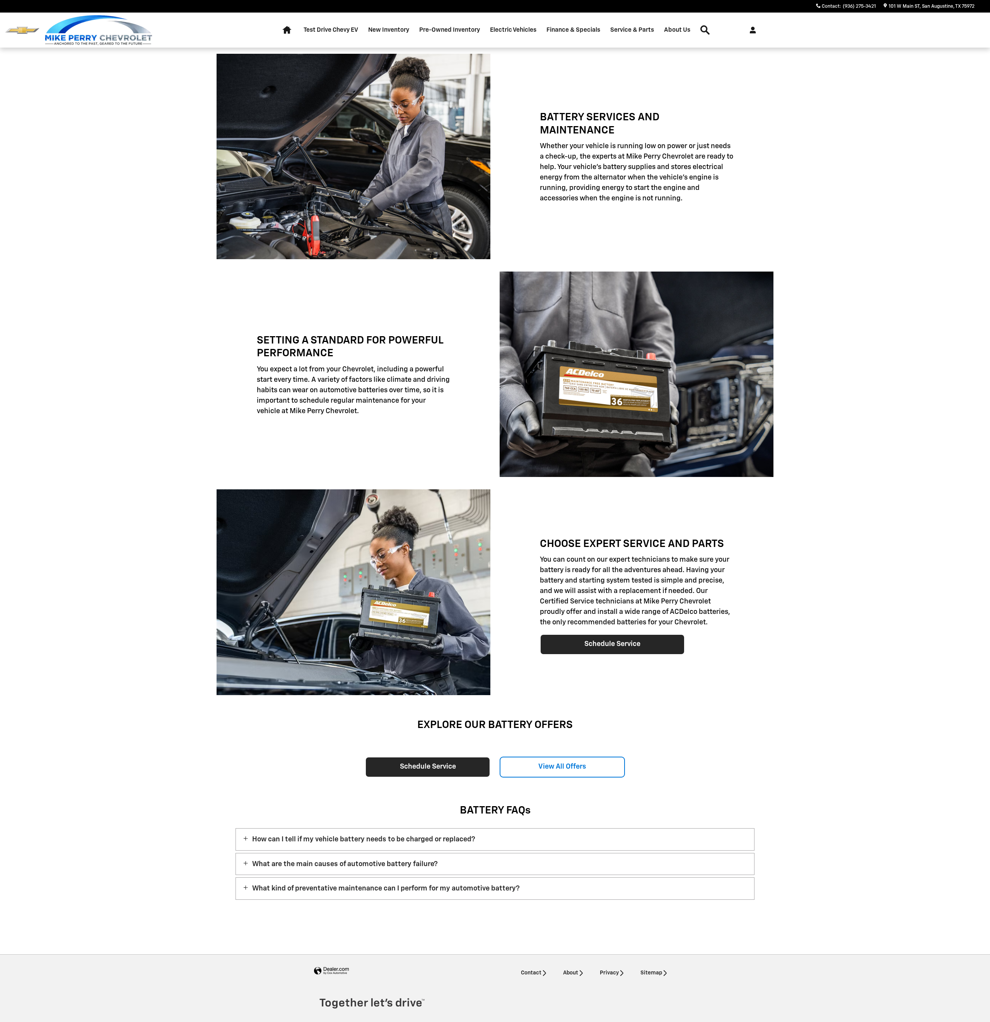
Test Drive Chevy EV (331, 30)
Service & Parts (632, 30)
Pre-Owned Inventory (449, 30)
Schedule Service (612, 644)
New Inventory (388, 30)
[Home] (22, 30)
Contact (531, 973)
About (570, 973)
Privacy (609, 973)
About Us (677, 30)
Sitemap (651, 973)
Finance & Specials (573, 30)
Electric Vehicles (513, 30)
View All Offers (562, 766)
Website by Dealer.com (331, 971)
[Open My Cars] (750, 30)
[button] (495, 839)
